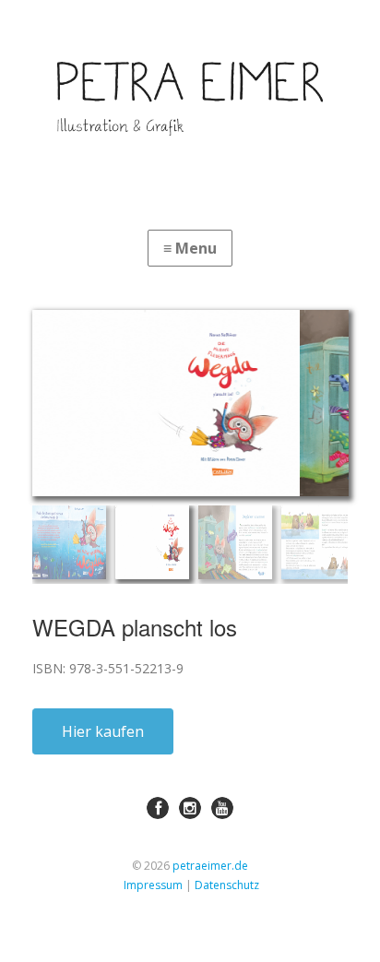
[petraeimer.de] (190, 99)
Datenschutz (227, 885)
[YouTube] (222, 808)
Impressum (153, 885)
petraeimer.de (210, 865)
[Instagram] (190, 808)
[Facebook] (158, 808)
